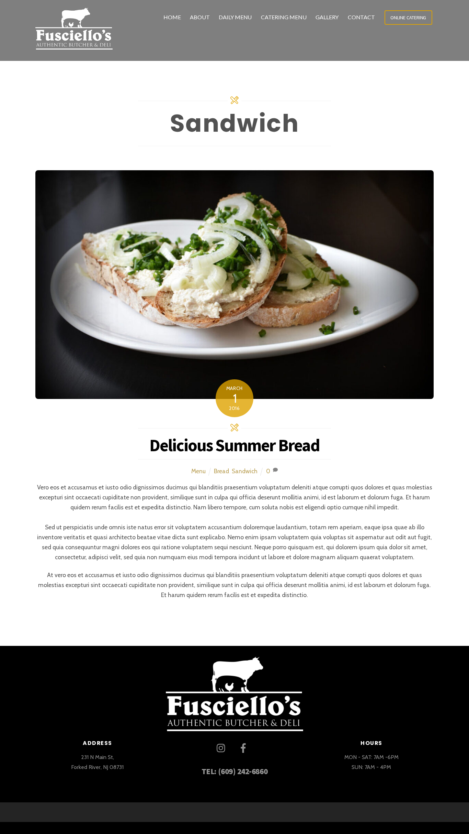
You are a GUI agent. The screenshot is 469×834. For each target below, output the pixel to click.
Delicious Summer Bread (234, 445)
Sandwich (245, 471)
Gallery (327, 17)
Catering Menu (284, 17)
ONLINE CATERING (408, 17)
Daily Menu (235, 17)
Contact (361, 17)
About (200, 17)
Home (172, 17)
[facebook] (244, 747)
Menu (198, 471)
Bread (221, 471)
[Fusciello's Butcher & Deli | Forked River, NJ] (74, 44)
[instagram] (222, 747)
